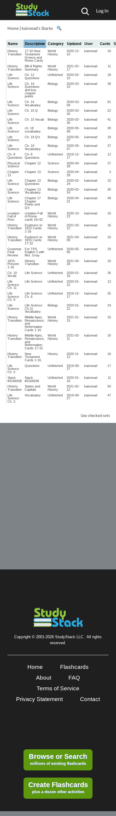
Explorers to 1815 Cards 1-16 (33, 228)
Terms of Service (58, 688)
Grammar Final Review (14, 252)
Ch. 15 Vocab (34, 119)
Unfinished (55, 75)
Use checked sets (95, 416)
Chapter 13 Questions (33, 182)
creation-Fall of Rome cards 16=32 (34, 216)
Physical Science (13, 164)
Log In (102, 10)
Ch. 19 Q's (32, 137)
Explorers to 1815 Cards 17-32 (33, 240)
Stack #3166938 (14, 379)
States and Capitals (32, 387)
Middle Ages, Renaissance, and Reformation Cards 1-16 (35, 323)
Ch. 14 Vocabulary (33, 103)
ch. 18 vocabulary (33, 129)
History (53, 354)
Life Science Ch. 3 (13, 369)
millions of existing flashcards (58, 759)
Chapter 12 (33, 163)
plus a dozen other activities (58, 787)
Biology (53, 83)
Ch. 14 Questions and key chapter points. (32, 90)
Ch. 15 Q (31, 110)
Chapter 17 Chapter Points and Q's (33, 202)
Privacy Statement (39, 699)
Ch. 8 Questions (14, 155)
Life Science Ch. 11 (13, 284)
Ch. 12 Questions (32, 76)
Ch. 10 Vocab (12, 274)
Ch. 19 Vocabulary (33, 147)
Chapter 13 (13, 173)
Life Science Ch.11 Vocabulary (33, 308)
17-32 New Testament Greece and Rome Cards (34, 55)
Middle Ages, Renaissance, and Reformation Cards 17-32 (35, 342)
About (43, 678)
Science (53, 163)
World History (53, 52)
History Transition (14, 52)
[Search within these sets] (59, 28)
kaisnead (90, 51)
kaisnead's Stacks (37, 28)
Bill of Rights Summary (33, 67)
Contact (90, 699)
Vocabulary (33, 395)
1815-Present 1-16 (13, 264)
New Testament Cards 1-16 (33, 357)
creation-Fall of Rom (13, 216)
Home (13, 28)
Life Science (13, 76)
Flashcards (74, 667)
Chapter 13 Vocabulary (33, 191)
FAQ (74, 678)
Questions (32, 365)
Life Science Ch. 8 (13, 296)
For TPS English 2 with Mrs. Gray (34, 252)
